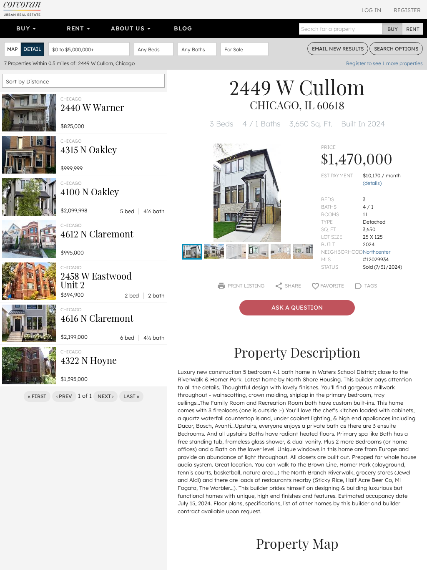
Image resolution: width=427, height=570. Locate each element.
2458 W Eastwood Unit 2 (96, 280)
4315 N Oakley (88, 149)
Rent (76, 28)
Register (407, 10)
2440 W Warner (92, 107)
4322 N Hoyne (88, 360)
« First (37, 396)
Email (338, 48)
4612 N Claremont (96, 233)
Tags (370, 285)
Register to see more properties (384, 63)
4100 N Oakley (89, 191)
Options (396, 48)
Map (12, 49)
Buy (24, 28)
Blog (183, 28)
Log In (371, 10)
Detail (32, 49)
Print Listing (245, 285)
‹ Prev (64, 396)
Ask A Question (297, 307)
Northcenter (376, 252)
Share (292, 285)
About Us (128, 28)
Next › (105, 396)
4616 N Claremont (96, 318)
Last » (131, 396)
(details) (372, 183)
